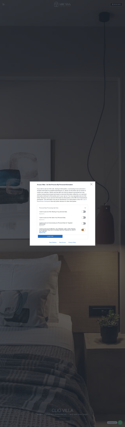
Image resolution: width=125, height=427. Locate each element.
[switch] (83, 212)
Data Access (62, 242)
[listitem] (62, 208)
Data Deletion (53, 242)
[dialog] (62, 213)
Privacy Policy (72, 242)
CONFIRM (50, 236)
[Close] (92, 184)
